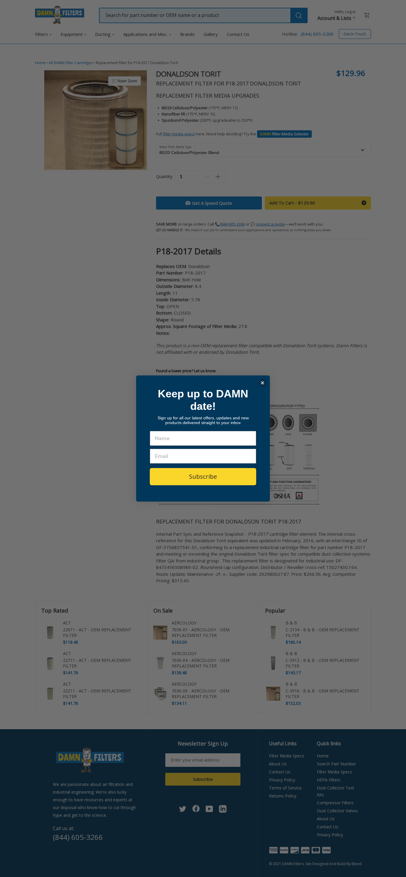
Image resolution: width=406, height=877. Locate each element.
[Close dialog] (262, 383)
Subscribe (203, 476)
